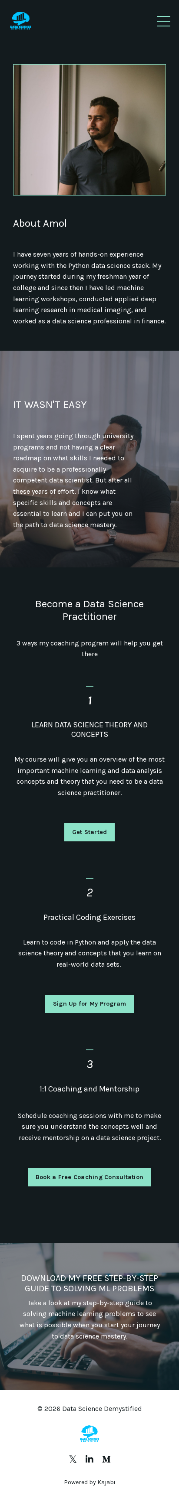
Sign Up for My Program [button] (89, 1003)
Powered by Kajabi (89, 1482)
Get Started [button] (89, 832)
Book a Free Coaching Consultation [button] (89, 1177)
